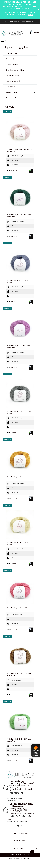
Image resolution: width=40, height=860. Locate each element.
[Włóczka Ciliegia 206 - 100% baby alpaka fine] (20, 262)
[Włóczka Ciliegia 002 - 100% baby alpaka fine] (20, 131)
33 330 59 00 (28, 21)
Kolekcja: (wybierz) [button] (12, 64)
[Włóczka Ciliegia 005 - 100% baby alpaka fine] (20, 196)
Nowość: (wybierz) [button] (12, 92)
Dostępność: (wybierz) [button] (13, 76)
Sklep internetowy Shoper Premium (20, 858)
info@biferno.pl (13, 21)
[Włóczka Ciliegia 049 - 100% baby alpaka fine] (20, 721)
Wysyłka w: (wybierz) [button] (13, 81)
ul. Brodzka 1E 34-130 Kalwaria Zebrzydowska (17, 800)
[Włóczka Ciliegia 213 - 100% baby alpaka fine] (20, 327)
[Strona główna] (12, 33)
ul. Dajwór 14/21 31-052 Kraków (17, 822)
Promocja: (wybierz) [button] (12, 98)
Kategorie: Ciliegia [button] (11, 53)
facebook (21, 826)
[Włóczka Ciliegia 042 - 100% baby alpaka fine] (20, 458)
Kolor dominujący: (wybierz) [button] (15, 70)
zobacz (27, 8)
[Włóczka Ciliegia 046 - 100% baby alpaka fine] (20, 589)
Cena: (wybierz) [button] (11, 87)
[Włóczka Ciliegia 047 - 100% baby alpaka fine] (20, 655)
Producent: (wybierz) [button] (13, 59)
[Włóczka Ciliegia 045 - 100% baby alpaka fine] (20, 524)
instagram (18, 826)
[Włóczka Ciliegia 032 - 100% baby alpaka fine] (20, 393)
